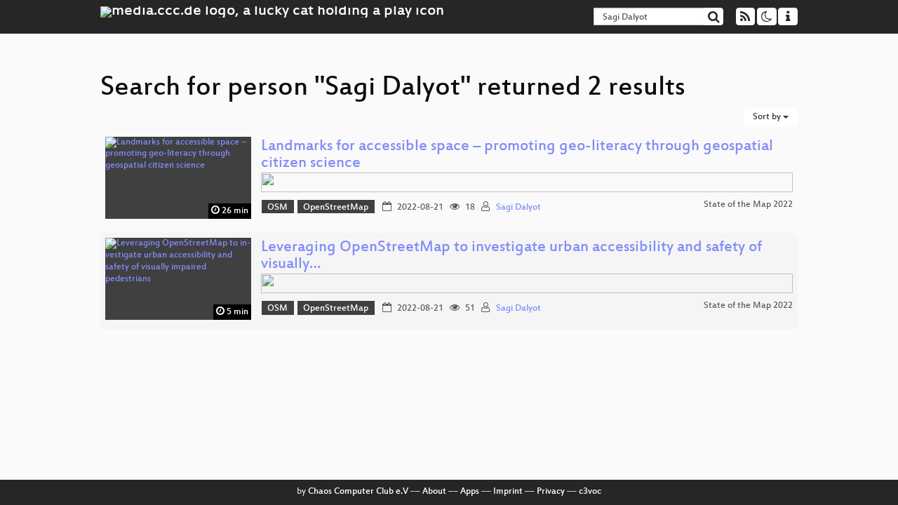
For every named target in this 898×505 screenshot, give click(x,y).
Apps (469, 492)
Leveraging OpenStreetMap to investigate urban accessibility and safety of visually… (511, 256)
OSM (277, 208)
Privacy (551, 492)
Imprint (508, 492)
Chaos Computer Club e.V (358, 492)
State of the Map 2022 (748, 205)
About (434, 492)
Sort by (768, 117)
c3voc (590, 492)
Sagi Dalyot (518, 208)
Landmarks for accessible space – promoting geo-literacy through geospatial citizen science (517, 155)
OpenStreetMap (335, 208)
